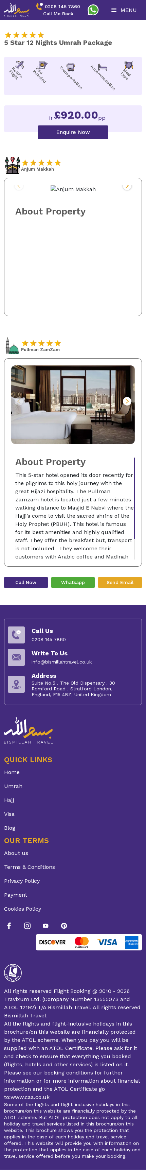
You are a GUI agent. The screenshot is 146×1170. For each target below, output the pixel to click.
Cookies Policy (22, 909)
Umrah (13, 786)
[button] (127, 186)
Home (12, 772)
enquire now (73, 132)
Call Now (25, 582)
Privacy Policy (22, 881)
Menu (128, 10)
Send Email (120, 582)
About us (16, 853)
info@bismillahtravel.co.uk (62, 662)
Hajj (9, 800)
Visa (9, 814)
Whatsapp (73, 582)
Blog (9, 828)
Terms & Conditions (29, 867)
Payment (15, 895)
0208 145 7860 (62, 6)
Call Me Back (58, 13)
